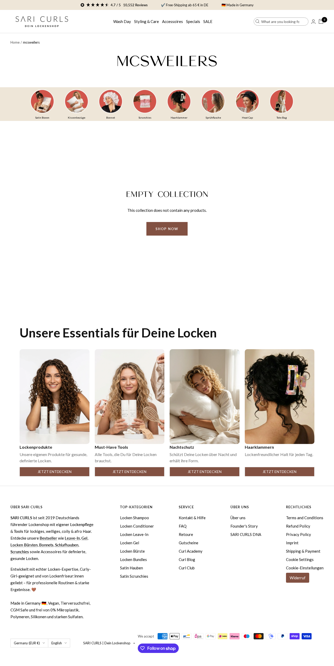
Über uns (238, 517)
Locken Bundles (133, 559)
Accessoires (172, 21)
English (56, 643)
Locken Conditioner (137, 526)
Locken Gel (129, 542)
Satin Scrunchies (134, 576)
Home (15, 42)
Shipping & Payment (303, 551)
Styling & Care (146, 21)
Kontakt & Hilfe (192, 517)
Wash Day (122, 21)
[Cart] (321, 21)
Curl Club (187, 567)
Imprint (292, 542)
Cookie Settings (300, 559)
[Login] (313, 21)
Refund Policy (298, 526)
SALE (207, 21)
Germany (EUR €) (27, 643)
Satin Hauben (131, 567)
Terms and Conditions (304, 517)
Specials (193, 21)
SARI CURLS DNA (245, 534)
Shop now (167, 229)
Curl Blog (187, 559)
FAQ (183, 526)
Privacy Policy (298, 534)
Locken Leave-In (134, 534)
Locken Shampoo (134, 517)
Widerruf (298, 577)
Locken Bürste (132, 551)
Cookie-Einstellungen (305, 567)
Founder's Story (244, 526)
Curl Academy (190, 551)
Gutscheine (188, 542)
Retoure (186, 534)
